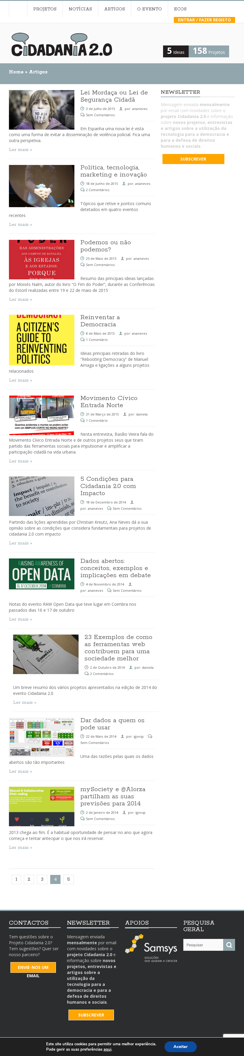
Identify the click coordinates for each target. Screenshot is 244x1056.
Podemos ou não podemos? (105, 246)
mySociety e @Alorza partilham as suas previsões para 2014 (113, 796)
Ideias (175, 52)
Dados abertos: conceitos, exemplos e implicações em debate (115, 568)
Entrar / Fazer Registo (204, 20)
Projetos (45, 9)
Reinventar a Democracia (100, 321)
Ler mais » (20, 224)
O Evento (149, 9)
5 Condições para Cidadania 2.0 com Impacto (108, 486)
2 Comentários (97, 190)
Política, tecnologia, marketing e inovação (113, 171)
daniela (142, 414)
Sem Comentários (100, 264)
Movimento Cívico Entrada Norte (108, 402)
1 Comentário (97, 339)
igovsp (139, 736)
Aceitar (180, 1046)
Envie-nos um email (33, 968)
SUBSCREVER (193, 159)
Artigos (114, 9)
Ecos (180, 9)
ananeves (142, 183)
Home (18, 9)
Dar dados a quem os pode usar (112, 724)
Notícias (80, 9)
